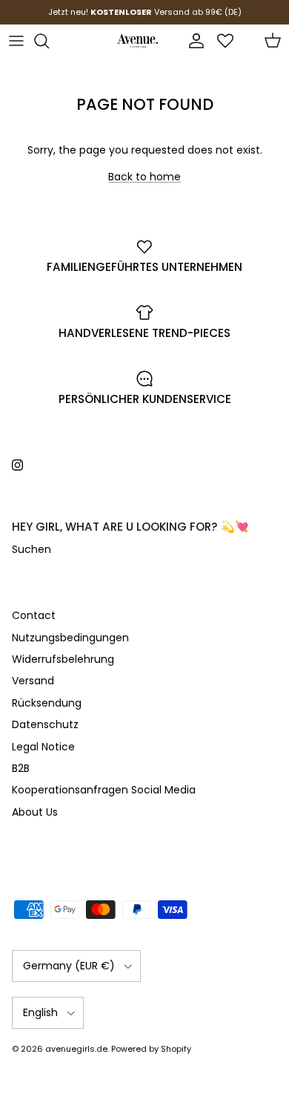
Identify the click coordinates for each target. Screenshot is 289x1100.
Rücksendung (47, 702)
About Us (35, 812)
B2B (21, 768)
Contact (34, 615)
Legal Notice (43, 746)
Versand (33, 680)
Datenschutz (45, 724)
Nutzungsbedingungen (70, 637)
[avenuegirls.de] (137, 41)
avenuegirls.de (76, 1049)
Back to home (144, 176)
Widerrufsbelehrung (63, 659)
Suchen (31, 549)
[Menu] (16, 40)
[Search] (49, 40)
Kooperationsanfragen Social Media (104, 789)
